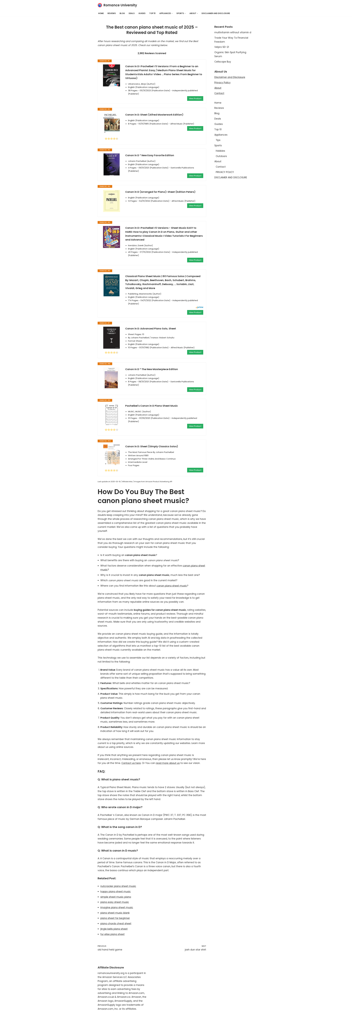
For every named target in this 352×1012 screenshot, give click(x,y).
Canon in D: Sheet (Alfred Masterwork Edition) (154, 114)
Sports (218, 145)
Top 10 (152, 13)
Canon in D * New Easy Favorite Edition (149, 155)
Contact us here (131, 763)
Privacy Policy (222, 82)
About (217, 88)
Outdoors (221, 156)
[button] (172, 13)
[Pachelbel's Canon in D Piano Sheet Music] (112, 415)
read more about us (168, 763)
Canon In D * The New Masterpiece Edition (151, 369)
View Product (195, 98)
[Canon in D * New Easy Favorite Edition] (112, 164)
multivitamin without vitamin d (232, 32)
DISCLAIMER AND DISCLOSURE (216, 13)
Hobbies (220, 150)
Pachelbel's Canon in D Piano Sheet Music (151, 405)
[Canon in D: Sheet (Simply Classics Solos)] (112, 456)
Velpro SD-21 (221, 47)
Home (101, 13)
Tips (218, 140)
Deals (132, 13)
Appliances (220, 134)
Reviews (112, 13)
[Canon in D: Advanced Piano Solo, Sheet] (112, 338)
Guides (141, 13)
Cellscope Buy (222, 61)
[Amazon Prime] (199, 307)
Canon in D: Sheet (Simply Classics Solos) (151, 446)
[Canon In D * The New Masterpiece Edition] (112, 378)
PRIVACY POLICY (225, 172)
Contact (219, 93)
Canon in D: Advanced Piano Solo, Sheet (150, 328)
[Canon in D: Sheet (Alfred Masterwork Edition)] (112, 124)
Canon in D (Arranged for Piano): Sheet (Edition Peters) (160, 192)
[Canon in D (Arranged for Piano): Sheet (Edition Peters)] (112, 201)
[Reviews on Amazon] (111, 138)
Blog (122, 13)
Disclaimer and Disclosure (229, 77)
